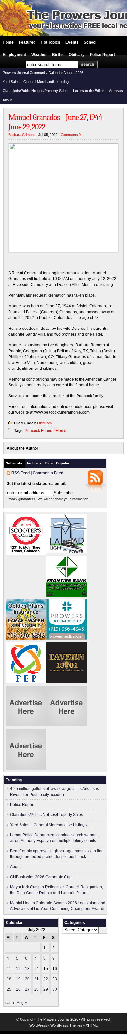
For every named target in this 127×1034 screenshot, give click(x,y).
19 (18, 979)
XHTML (92, 1025)
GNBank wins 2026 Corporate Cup (41, 877)
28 (36, 989)
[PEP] (26, 681)
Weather (39, 54)
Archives (116, 91)
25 (9, 989)
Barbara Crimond (21, 135)
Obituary (77, 54)
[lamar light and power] (66, 552)
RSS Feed (20, 473)
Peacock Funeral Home (45, 430)
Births (58, 54)
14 (36, 968)
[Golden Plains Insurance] (26, 638)
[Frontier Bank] (66, 595)
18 (9, 979)
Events (71, 42)
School (90, 42)
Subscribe (14, 463)
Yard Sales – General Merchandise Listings (37, 82)
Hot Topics (50, 42)
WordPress (38, 1025)
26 (18, 989)
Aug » (22, 1002)
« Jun (9, 1002)
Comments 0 (71, 135)
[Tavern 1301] (66, 681)
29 (45, 989)
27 (27, 989)
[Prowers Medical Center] (66, 638)
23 (54, 979)
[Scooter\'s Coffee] (26, 553)
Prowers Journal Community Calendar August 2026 (43, 72)
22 (45, 979)
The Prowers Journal (52, 1019)
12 (18, 968)
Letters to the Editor (88, 91)
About (7, 100)
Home (8, 42)
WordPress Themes (66, 1025)
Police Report (102, 54)
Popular (62, 463)
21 (36, 979)
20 (27, 979)
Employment (14, 54)
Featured (27, 42)
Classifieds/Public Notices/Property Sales (35, 91)
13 (27, 968)
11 (9, 968)
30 (54, 989)
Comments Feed (48, 473)
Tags (49, 463)
